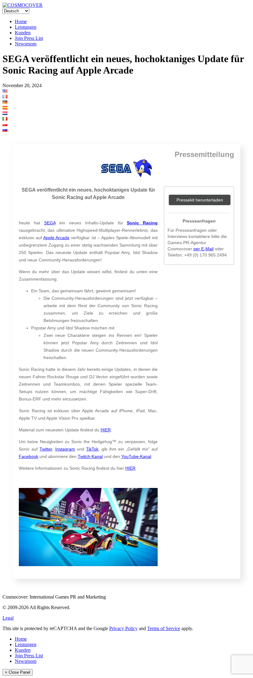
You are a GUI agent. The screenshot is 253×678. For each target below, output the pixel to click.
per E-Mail (203, 248)
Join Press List (29, 38)
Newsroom (25, 43)
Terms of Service (163, 628)
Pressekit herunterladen (199, 199)
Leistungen (25, 27)
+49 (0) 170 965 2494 (205, 254)
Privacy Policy (123, 628)
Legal (8, 618)
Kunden (23, 32)
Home (21, 21)
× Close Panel (17, 672)
